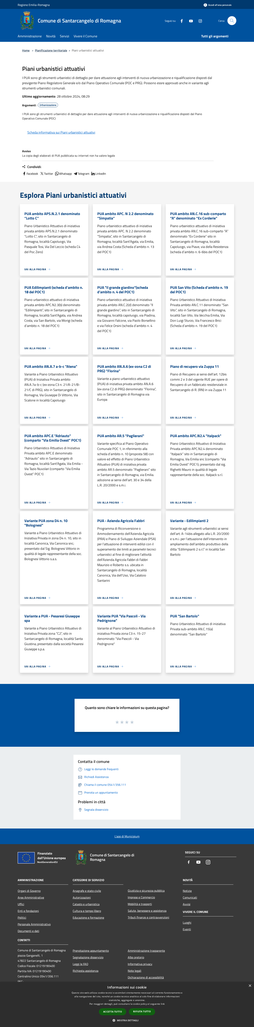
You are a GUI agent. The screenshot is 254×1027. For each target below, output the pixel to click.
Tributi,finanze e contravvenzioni (148, 917)
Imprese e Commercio (141, 897)
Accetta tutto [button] (112, 1011)
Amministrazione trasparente (146, 950)
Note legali (134, 970)
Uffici (21, 904)
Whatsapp (65, 173)
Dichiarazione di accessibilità (146, 977)
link (163, 1003)
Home (26, 50)
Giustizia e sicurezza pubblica (146, 890)
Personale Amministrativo (34, 924)
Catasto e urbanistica (86, 904)
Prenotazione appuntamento (91, 950)
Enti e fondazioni (28, 911)
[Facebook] (180, 20)
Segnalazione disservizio (88, 957)
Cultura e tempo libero (87, 911)
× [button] (249, 985)
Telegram (83, 173)
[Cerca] (231, 20)
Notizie (187, 891)
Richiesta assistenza (85, 970)
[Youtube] (189, 20)
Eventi (187, 929)
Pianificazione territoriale (51, 50)
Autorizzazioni (82, 897)
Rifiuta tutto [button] (142, 1011)
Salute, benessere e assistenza (147, 910)
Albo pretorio (136, 957)
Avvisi (186, 904)
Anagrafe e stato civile (87, 891)
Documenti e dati (28, 931)
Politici (22, 917)
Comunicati (190, 897)
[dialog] (127, 1004)
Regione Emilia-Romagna (34, 5)
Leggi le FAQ (80, 964)
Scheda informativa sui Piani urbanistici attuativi (61, 132)
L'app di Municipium (127, 836)
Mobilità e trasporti (140, 904)
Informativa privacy (140, 964)
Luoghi (187, 922)
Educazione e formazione (88, 917)
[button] (127, 1020)
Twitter (48, 173)
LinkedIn (100, 173)
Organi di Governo (29, 891)
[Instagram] (198, 20)
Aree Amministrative (31, 897)
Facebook (32, 173)
